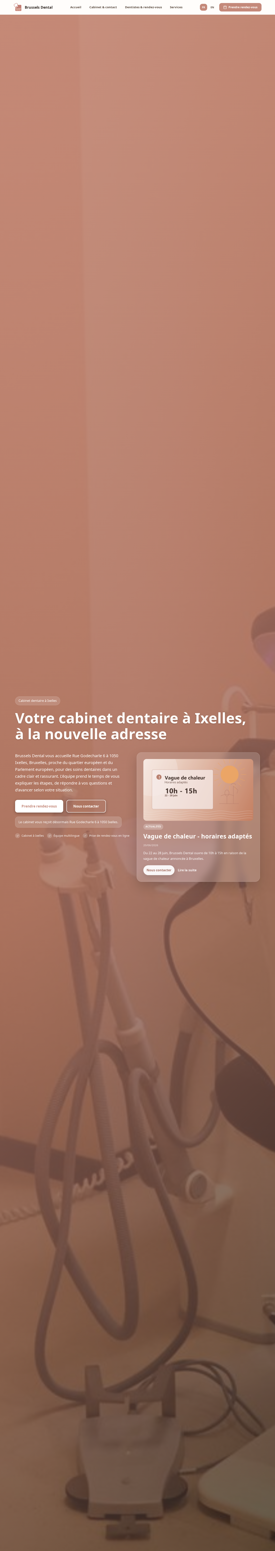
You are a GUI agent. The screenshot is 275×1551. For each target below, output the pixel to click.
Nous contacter (86, 806)
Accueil (75, 7)
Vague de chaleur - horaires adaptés (197, 836)
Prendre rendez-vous (39, 806)
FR (203, 7)
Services (176, 7)
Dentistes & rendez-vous (143, 7)
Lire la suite (187, 870)
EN (212, 7)
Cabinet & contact (103, 7)
